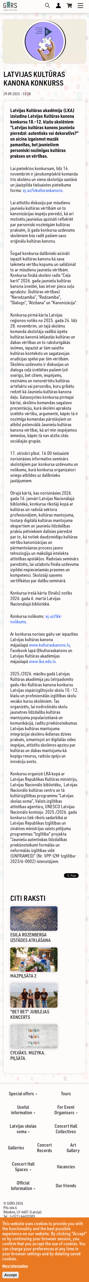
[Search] (47, 5)
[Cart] (69, 5)
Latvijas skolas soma (23, 1128)
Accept (10, 1275)
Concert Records (44, 1147)
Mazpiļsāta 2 (23, 976)
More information (15, 1266)
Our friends (66, 1185)
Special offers (22, 1093)
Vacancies (66, 1166)
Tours (66, 1093)
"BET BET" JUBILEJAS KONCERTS (29, 1014)
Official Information (22, 1185)
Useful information (22, 1109)
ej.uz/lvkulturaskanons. (43, 190)
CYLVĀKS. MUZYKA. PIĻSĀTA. (27, 1055)
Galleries (16, 1148)
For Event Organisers (64, 1109)
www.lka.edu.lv (42, 661)
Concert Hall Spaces (23, 1166)
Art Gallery (73, 1147)
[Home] (10, 6)
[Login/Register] (58, 5)
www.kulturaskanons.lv (49, 645)
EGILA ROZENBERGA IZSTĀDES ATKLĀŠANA (30, 937)
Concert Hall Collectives (66, 1128)
